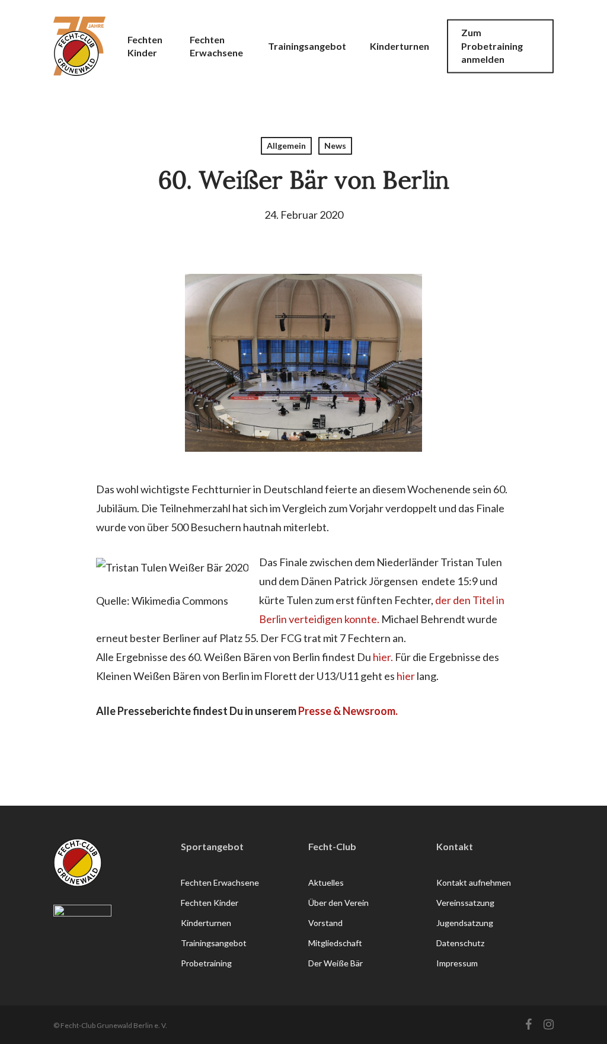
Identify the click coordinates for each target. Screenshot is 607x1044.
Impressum (457, 963)
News (335, 146)
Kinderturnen (206, 923)
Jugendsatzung (464, 923)
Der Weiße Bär (335, 963)
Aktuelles (326, 882)
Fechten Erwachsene (220, 882)
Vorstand (325, 923)
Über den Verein (338, 903)
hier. (383, 656)
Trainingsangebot (214, 943)
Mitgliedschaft (335, 943)
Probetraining (206, 963)
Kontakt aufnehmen (473, 882)
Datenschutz (460, 943)
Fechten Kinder (209, 903)
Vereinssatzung (465, 903)
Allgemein (286, 146)
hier (406, 675)
